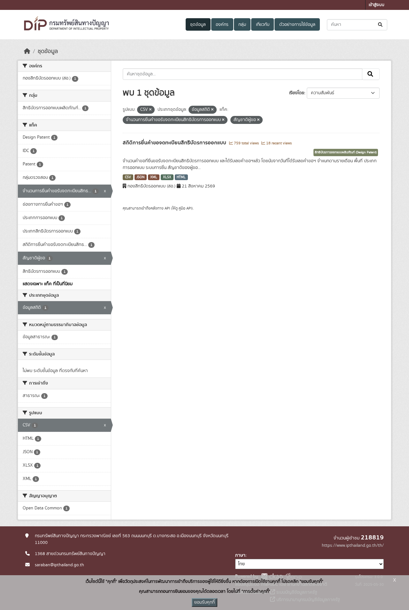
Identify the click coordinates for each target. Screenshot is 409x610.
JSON (140, 177)
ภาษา (240, 555)
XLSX (167, 177)
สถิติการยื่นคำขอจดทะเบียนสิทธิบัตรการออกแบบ (175, 143)
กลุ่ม (242, 24)
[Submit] (381, 24)
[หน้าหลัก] (27, 51)
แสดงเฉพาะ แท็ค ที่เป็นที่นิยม (48, 284)
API (167, 208)
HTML (181, 177)
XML (153, 177)
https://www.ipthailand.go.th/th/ (353, 545)
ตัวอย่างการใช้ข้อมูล (297, 24)
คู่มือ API (185, 208)
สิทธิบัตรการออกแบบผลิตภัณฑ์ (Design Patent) (346, 152)
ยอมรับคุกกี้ (204, 602)
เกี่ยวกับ (262, 24)
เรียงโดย (296, 93)
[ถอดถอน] (150, 109)
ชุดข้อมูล (198, 24)
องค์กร (222, 24)
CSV (128, 177)
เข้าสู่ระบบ (376, 5)
